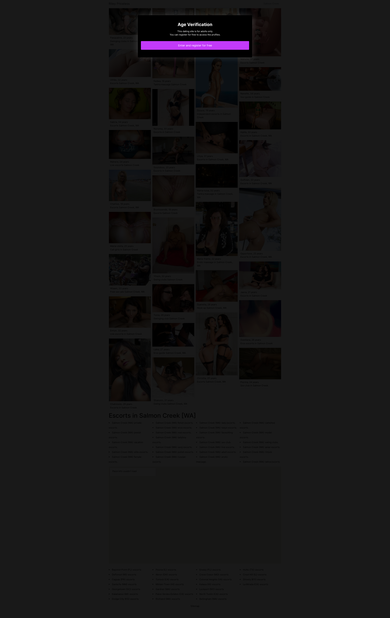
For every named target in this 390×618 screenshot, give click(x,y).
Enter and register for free (195, 45)
